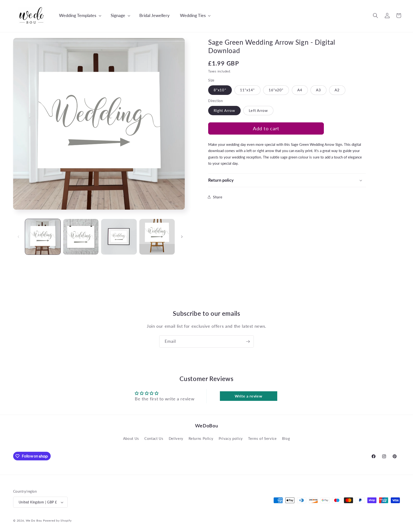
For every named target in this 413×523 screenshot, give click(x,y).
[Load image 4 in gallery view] (157, 236)
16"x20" (276, 90)
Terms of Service (262, 438)
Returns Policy (201, 438)
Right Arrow (224, 110)
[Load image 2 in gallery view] (80, 236)
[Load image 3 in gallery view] (118, 236)
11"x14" (247, 90)
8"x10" (220, 90)
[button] (77, 15)
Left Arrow (258, 110)
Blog (286, 438)
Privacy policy (231, 438)
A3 (318, 90)
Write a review (248, 396)
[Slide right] (182, 236)
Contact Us (153, 438)
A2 (337, 90)
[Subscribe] (248, 341)
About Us (131, 438)
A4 (299, 90)
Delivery (176, 438)
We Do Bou (34, 520)
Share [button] (217, 197)
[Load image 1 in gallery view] (42, 236)
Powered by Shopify (57, 520)
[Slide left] (18, 236)
